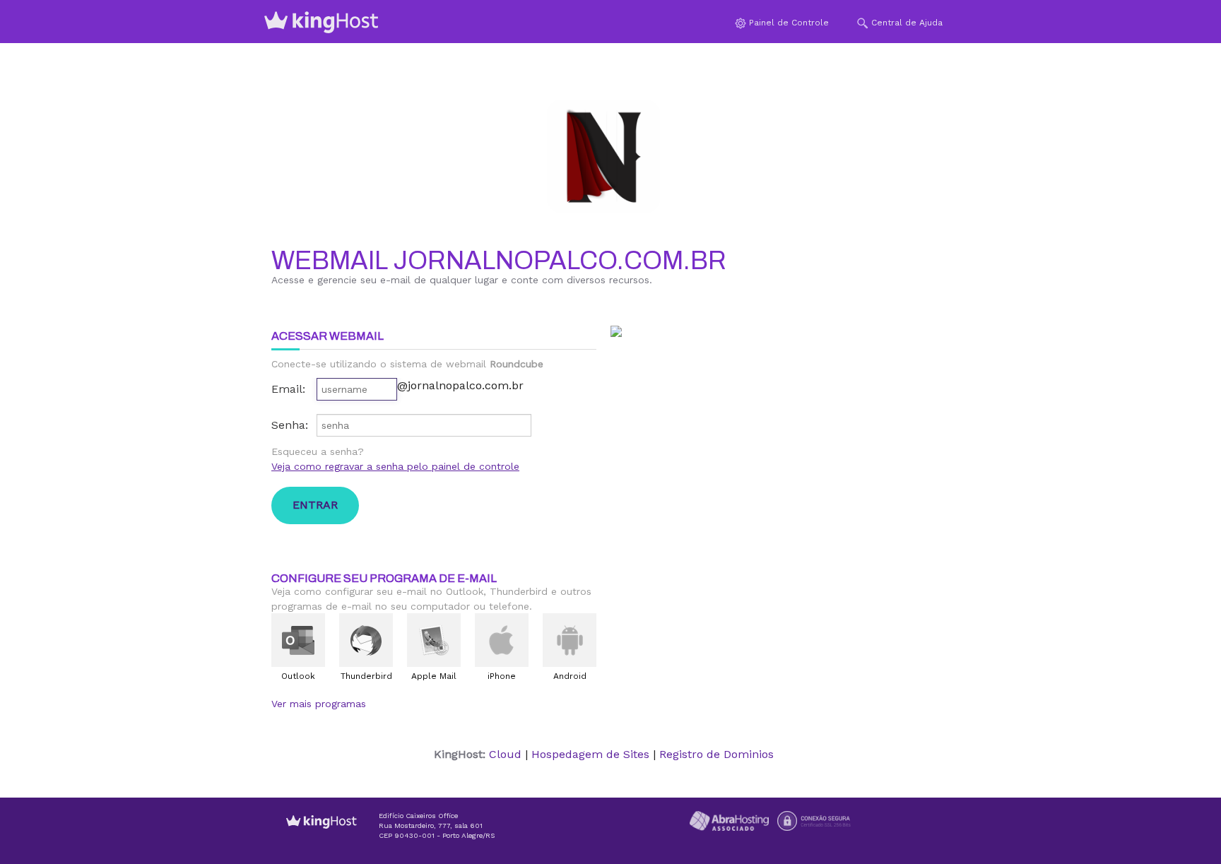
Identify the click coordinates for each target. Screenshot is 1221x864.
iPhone (502, 676)
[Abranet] (729, 820)
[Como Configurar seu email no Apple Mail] (434, 640)
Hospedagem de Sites (590, 754)
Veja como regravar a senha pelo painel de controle (395, 466)
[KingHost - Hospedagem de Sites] (321, 22)
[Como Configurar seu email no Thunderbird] (366, 640)
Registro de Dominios (716, 754)
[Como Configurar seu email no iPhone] (502, 640)
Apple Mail (433, 676)
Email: (288, 389)
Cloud (505, 754)
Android (569, 676)
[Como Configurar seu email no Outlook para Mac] (298, 640)
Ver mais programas (318, 703)
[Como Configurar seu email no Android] (569, 640)
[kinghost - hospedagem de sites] (321, 833)
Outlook (298, 676)
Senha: (289, 425)
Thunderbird (366, 676)
